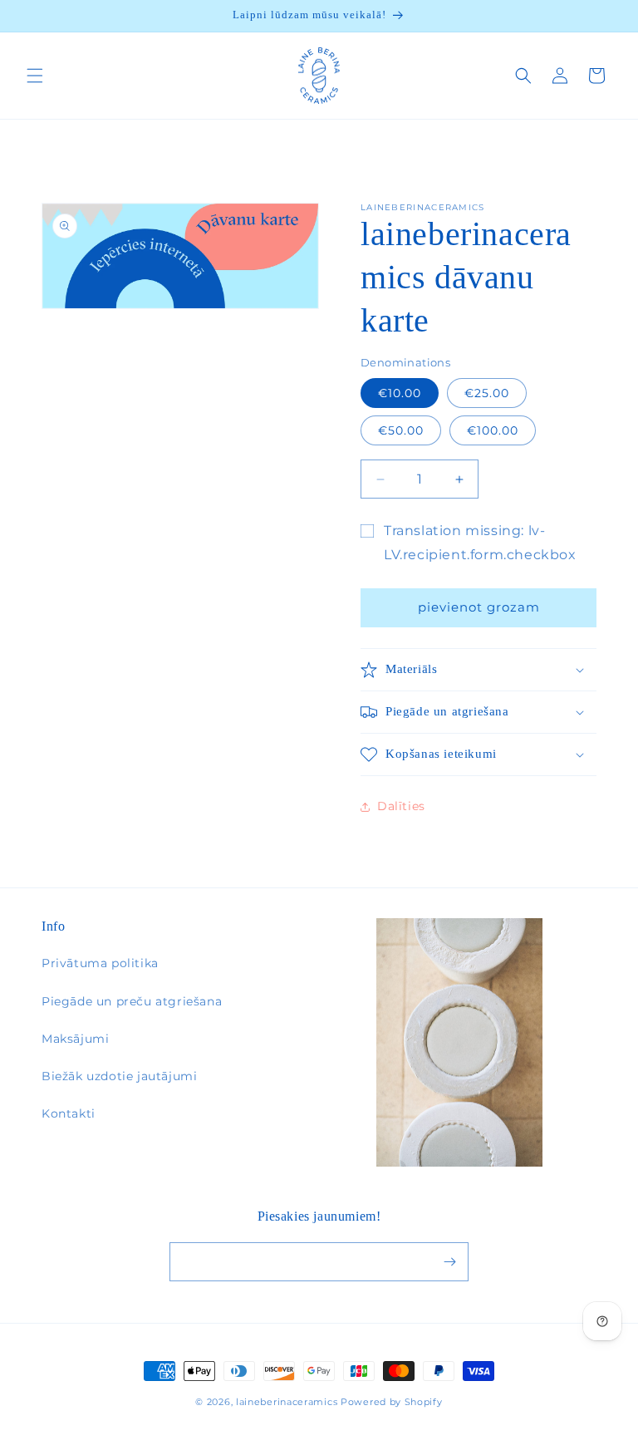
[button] (35, 75)
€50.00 (401, 430)
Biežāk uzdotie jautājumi (119, 1076)
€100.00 (492, 430)
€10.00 (399, 393)
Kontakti (69, 1113)
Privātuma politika (100, 963)
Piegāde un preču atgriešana (132, 1001)
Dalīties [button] (401, 806)
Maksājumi (75, 1038)
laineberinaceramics (286, 1402)
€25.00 (486, 393)
